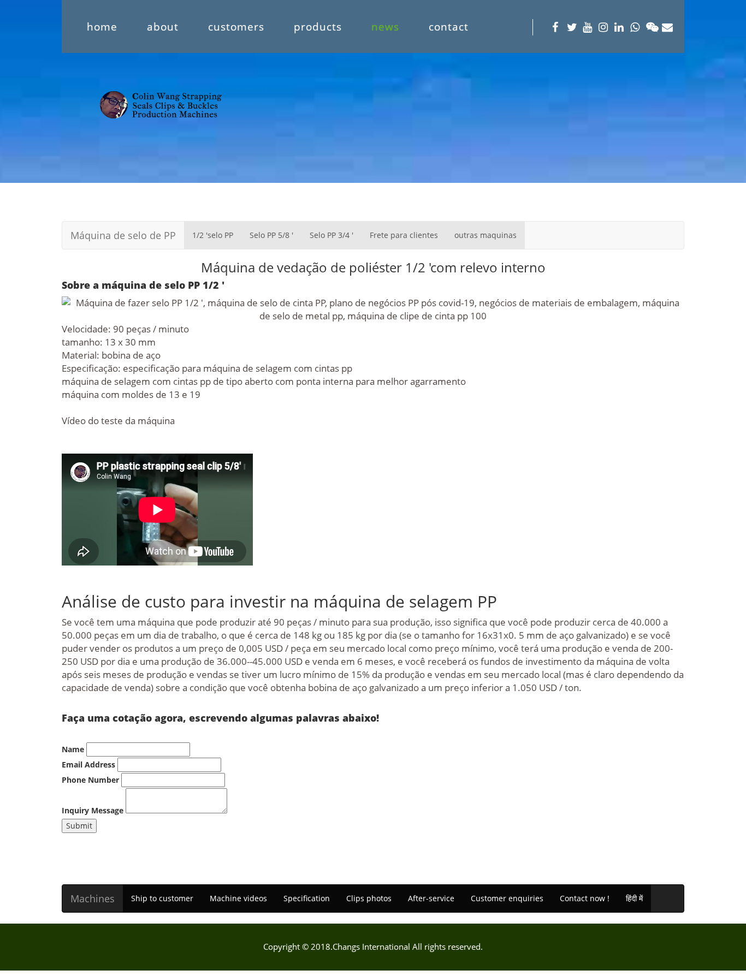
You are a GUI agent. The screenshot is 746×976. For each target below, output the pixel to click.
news (385, 26)
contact (449, 26)
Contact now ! (584, 898)
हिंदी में (634, 898)
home (102, 26)
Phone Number (90, 780)
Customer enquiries (507, 898)
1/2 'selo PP (212, 235)
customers (236, 26)
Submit (79, 825)
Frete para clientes (404, 235)
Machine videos (238, 898)
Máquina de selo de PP (123, 235)
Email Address (88, 764)
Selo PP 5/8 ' (271, 235)
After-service (431, 898)
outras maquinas (485, 235)
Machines (92, 898)
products (318, 26)
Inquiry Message (92, 810)
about (163, 26)
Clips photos (369, 898)
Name (73, 749)
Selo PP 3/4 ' (331, 235)
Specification (306, 898)
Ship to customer (162, 898)
